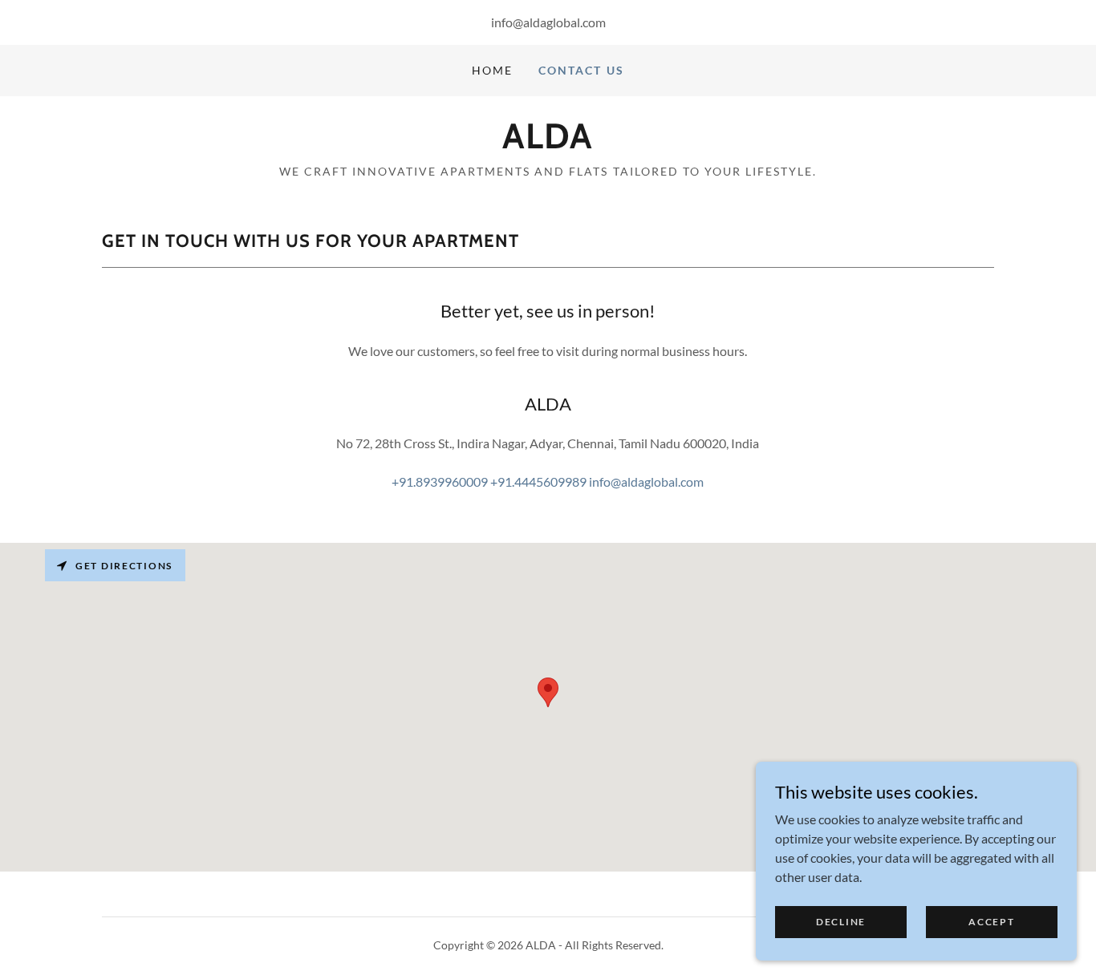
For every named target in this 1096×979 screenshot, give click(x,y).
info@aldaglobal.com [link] (548, 22)
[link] (547, 143)
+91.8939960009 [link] (440, 481)
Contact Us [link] (580, 70)
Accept (991, 922)
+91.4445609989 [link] (538, 481)
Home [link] (492, 70)
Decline (841, 922)
